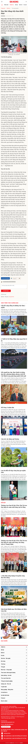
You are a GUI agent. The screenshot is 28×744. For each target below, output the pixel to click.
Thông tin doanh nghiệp (6, 681)
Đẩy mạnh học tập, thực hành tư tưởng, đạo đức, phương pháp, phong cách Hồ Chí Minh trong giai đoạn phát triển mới (13, 374)
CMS (12, 742)
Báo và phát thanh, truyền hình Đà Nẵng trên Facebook (15, 735)
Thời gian (6, 296)
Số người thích (11, 296)
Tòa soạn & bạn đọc (6, 678)
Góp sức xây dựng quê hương (10, 439)
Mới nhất (6, 4)
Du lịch (25, 4)
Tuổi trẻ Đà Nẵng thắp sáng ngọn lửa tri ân (14, 340)
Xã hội (16, 4)
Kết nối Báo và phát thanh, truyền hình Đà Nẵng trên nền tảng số (14, 730)
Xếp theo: (2, 296)
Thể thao (3, 664)
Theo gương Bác (15, 8)
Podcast (3, 698)
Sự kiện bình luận (5, 695)
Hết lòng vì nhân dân (7, 407)
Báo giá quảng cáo (6, 726)
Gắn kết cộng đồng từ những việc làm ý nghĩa (13, 306)
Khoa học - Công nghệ (6, 669)
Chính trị (12, 4)
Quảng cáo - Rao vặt (6, 683)
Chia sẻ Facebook (6, 278)
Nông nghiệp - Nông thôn (7, 689)
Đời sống (3, 661)
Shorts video (4, 701)
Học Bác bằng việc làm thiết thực (9, 281)
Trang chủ (3, 8)
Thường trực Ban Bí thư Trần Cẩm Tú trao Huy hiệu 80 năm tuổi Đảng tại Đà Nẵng (14, 506)
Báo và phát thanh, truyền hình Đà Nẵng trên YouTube (15, 738)
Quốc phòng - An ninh (6, 675)
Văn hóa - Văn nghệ (5, 658)
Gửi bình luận (6, 290)
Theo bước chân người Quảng (8, 672)
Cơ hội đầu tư (4, 692)
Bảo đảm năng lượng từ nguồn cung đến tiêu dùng (13, 576)
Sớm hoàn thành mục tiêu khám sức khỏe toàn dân (14, 610)
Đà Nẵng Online (7, 733)
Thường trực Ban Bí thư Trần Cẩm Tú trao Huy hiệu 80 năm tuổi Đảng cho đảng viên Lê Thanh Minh (14, 542)
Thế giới (3, 666)
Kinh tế (20, 4)
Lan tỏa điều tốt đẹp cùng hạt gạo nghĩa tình (13, 471)
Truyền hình (4, 686)
